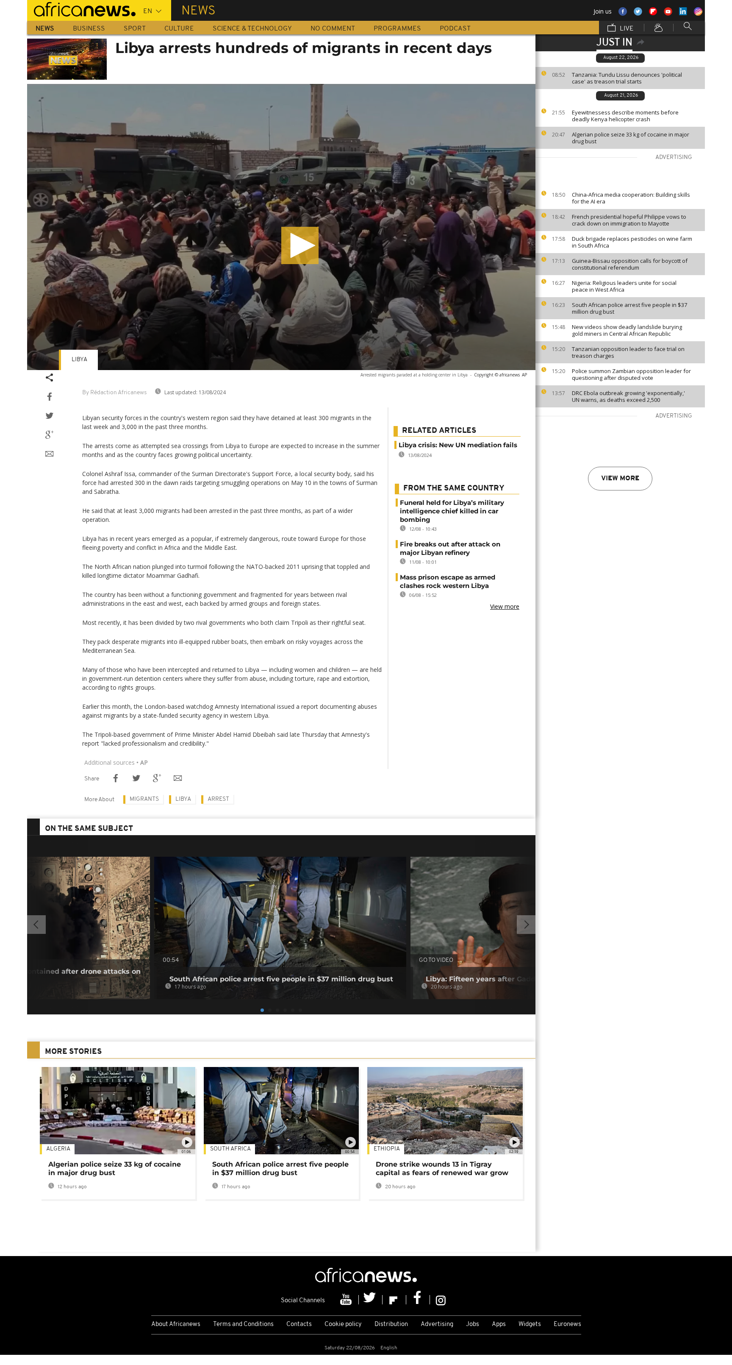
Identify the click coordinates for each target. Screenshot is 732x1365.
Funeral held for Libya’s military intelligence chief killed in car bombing (452, 511)
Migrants (144, 799)
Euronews (567, 1324)
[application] (281, 227)
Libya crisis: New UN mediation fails (458, 445)
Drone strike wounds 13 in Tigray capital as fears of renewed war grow (442, 1168)
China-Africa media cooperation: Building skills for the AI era (631, 198)
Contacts (299, 1324)
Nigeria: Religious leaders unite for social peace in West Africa (624, 286)
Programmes (397, 28)
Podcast (455, 28)
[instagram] (441, 1299)
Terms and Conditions (243, 1324)
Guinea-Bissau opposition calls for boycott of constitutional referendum (630, 264)
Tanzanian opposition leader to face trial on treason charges (628, 352)
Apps (499, 1324)
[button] (300, 245)
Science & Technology (252, 28)
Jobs (472, 1324)
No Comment (333, 28)
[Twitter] (371, 1299)
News (45, 28)
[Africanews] (81, 8)
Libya (79, 360)
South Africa (230, 1149)
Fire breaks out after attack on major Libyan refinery (450, 548)
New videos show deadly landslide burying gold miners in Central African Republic (627, 330)
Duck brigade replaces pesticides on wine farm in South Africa (632, 242)
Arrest (218, 799)
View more (620, 478)
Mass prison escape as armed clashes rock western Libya (447, 581)
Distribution (391, 1324)
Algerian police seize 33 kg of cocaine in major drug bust (630, 138)
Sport (135, 28)
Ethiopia (387, 1149)
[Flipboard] (394, 1299)
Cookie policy (343, 1324)
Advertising (437, 1324)
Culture (179, 28)
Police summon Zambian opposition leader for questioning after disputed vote (631, 374)
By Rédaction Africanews (114, 393)
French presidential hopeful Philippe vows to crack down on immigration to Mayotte (629, 220)
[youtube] (347, 1299)
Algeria (58, 1149)
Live (626, 28)
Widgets (529, 1324)
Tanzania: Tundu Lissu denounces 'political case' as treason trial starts (627, 78)
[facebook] (418, 1299)
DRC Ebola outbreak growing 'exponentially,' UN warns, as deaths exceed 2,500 (628, 396)
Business (89, 28)
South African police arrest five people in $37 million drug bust (629, 308)
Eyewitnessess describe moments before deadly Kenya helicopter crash (625, 116)
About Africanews (175, 1324)
